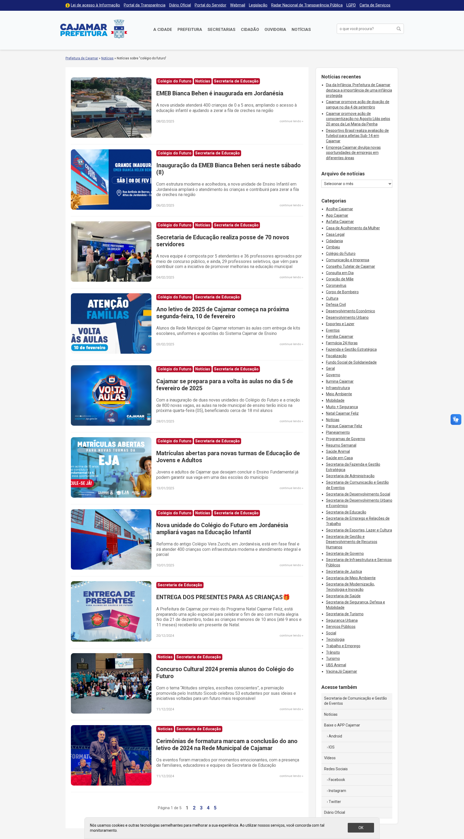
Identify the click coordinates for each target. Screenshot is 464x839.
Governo (333, 375)
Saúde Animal (338, 451)
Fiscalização (336, 356)
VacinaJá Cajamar (341, 671)
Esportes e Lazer (340, 324)
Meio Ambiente (339, 394)
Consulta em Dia (340, 273)
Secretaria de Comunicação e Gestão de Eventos (355, 701)
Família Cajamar (339, 336)
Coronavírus (336, 285)
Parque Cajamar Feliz (344, 426)
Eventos (333, 330)
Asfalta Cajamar (340, 221)
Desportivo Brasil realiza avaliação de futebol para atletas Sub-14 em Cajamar (357, 135)
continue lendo (290, 121)
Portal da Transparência (144, 5)
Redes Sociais (336, 769)
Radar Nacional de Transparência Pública (307, 5)
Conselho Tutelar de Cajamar (350, 266)
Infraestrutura (338, 388)
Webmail (237, 5)
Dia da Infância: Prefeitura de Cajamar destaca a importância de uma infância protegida (359, 90)
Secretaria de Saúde (343, 596)
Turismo (333, 658)
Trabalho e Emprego (343, 646)
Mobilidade (335, 400)
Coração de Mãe (340, 279)
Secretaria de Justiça (344, 571)
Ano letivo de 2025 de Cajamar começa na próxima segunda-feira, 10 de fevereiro (222, 313)
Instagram (337, 791)
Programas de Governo (345, 439)
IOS (332, 747)
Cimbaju (333, 247)
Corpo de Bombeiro (342, 292)
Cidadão (250, 29)
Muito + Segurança (342, 407)
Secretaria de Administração (350, 476)
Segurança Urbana (342, 620)
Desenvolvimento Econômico (350, 311)
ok (360, 828)
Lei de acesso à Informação (95, 5)
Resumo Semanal (341, 445)
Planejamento (338, 432)
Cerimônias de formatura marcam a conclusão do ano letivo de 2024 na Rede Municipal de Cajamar (227, 744)
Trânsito (333, 652)
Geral (330, 368)
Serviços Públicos (341, 626)
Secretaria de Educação (346, 512)
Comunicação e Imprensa (347, 260)
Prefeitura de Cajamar (93, 29)
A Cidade (162, 29)
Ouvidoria (275, 29)
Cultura (332, 298)
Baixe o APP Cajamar (342, 725)
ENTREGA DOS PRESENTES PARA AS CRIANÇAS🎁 (223, 597)
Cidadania (334, 241)
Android (335, 736)
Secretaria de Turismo (345, 614)
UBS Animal (336, 665)
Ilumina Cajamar (340, 381)
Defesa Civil (336, 304)
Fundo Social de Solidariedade (351, 362)
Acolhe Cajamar (339, 209)
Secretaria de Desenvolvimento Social (358, 494)
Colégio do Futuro (341, 253)
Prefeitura (189, 29)
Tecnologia (335, 639)
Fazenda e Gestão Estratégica (351, 349)
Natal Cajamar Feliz (342, 413)
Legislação (258, 5)
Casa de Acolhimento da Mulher (353, 228)
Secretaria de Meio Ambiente (351, 578)
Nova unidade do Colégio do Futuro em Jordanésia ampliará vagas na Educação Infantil (222, 529)
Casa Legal (335, 234)
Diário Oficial (180, 5)
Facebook (337, 779)
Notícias (301, 29)
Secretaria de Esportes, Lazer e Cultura (359, 530)
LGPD (351, 5)
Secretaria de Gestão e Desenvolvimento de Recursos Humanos (351, 541)
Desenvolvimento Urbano (347, 317)
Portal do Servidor (210, 5)
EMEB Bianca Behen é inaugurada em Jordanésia (219, 93)
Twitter (335, 802)
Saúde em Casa (339, 458)
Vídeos (330, 758)
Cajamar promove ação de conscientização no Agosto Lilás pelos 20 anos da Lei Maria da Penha (358, 118)
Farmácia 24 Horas (342, 343)
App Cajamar (337, 215)
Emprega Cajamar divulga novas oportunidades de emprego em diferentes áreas (353, 152)
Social (331, 633)
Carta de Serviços (375, 5)
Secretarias (221, 29)
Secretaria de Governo (345, 553)
